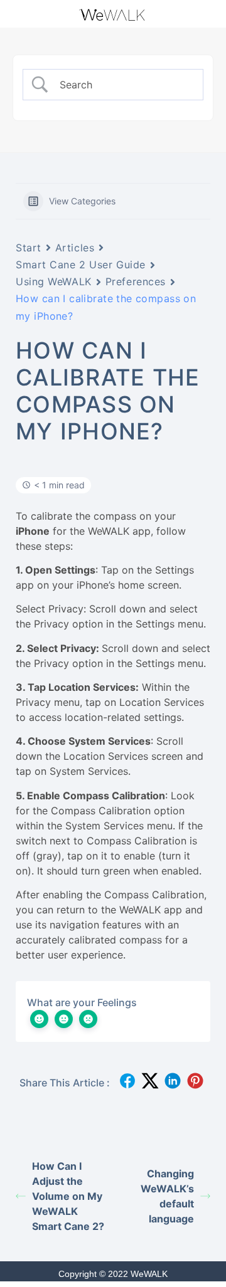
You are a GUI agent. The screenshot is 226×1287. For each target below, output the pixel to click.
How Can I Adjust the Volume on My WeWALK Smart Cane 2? (68, 1196)
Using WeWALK (54, 281)
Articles (74, 247)
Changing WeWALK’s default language (167, 1196)
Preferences (135, 281)
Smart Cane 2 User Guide (81, 264)
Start (28, 247)
